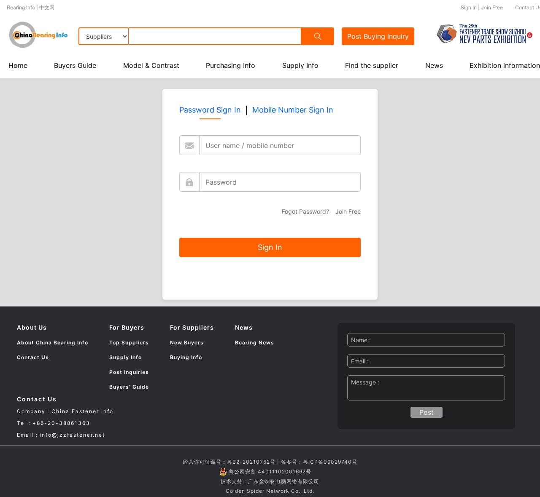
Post (378, 36)
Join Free (492, 7)
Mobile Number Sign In (292, 109)
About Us (32, 327)
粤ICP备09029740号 (330, 462)
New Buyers (187, 342)
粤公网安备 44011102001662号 (270, 471)
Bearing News (254, 342)
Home (17, 65)
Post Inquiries (129, 372)
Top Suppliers (129, 342)
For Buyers (126, 327)
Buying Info (186, 357)
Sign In (469, 7)
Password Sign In (210, 109)
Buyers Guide (75, 65)
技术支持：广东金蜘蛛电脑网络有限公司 (270, 481)
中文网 (46, 7)
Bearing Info (21, 7)
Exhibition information (505, 65)
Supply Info (300, 65)
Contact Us (33, 357)
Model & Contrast (151, 65)
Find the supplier (371, 65)
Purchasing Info (230, 65)
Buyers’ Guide (129, 387)
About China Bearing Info (52, 342)
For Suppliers (192, 327)
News (434, 65)
